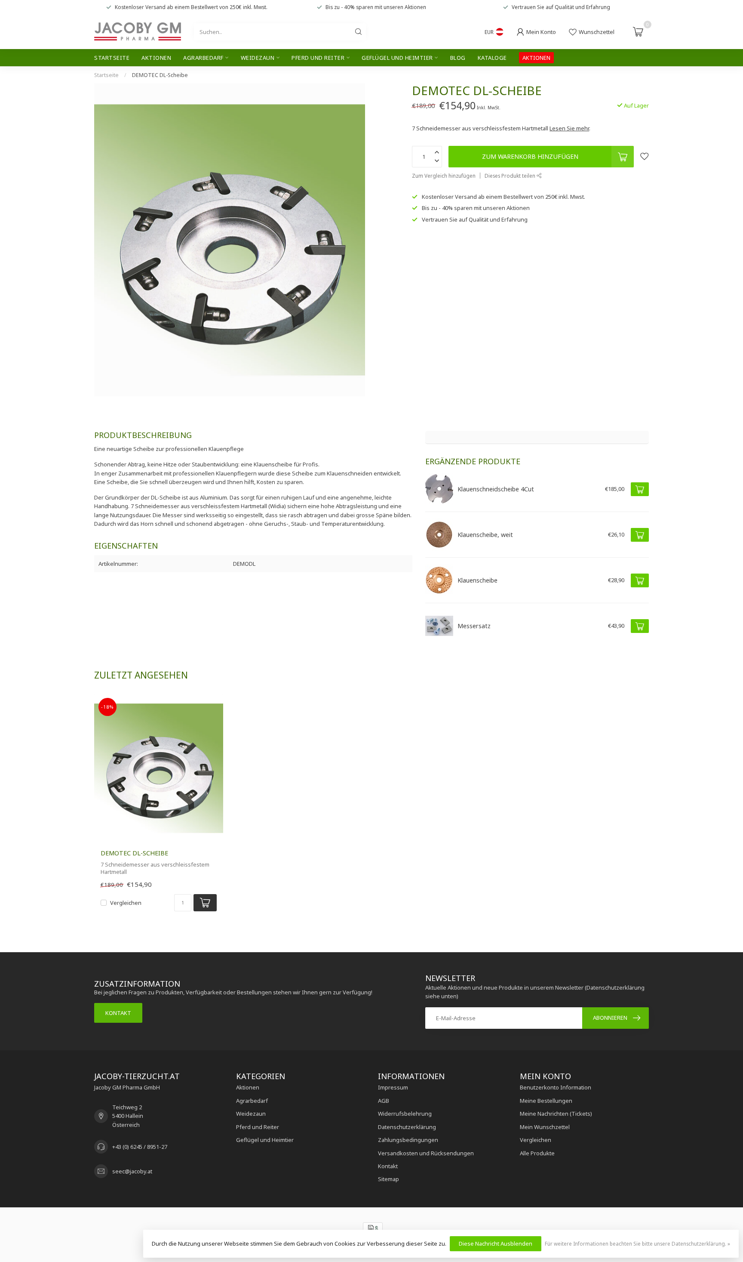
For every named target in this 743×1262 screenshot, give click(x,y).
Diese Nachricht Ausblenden (495, 1243)
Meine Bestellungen (546, 1101)
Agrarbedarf (203, 58)
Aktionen (156, 58)
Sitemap (388, 1179)
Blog (458, 58)
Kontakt (118, 1013)
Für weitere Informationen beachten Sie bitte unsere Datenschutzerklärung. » (637, 1243)
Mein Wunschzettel (545, 1127)
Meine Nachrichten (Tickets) (556, 1113)
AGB (383, 1101)
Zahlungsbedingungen (408, 1140)
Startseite (111, 58)
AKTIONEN (536, 58)
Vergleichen (125, 903)
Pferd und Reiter (318, 58)
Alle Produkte (537, 1153)
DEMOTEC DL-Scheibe (160, 75)
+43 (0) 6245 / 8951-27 (139, 1147)
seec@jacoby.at (132, 1171)
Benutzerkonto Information (555, 1087)
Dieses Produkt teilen (511, 175)
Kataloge (492, 58)
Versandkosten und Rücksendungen (426, 1153)
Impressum (393, 1087)
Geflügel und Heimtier (397, 58)
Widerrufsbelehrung (405, 1113)
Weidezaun (258, 58)
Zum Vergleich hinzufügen (444, 175)
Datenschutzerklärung (407, 1127)
